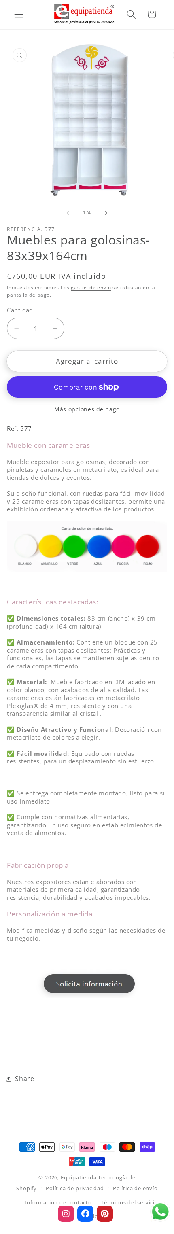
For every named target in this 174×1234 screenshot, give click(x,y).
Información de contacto (58, 1202)
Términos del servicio (129, 1202)
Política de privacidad (75, 1188)
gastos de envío (91, 287)
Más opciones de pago (87, 409)
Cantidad (20, 310)
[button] (18, 14)
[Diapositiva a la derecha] (106, 213)
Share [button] (24, 1078)
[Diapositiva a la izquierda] (68, 213)
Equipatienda (79, 1177)
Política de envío (135, 1188)
